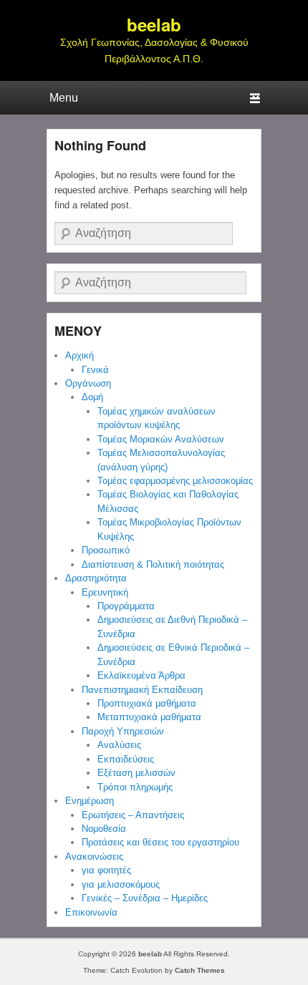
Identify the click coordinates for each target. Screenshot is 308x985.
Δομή (92, 397)
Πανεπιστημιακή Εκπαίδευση (142, 689)
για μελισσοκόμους (121, 884)
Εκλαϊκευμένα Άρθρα (141, 675)
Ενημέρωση (89, 800)
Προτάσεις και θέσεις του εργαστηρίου (160, 842)
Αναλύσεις (119, 744)
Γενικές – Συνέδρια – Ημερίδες (145, 898)
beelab (154, 24)
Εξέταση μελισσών (136, 772)
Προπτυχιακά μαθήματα (146, 703)
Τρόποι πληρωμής (135, 787)
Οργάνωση (88, 383)
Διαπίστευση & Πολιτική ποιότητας (153, 564)
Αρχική (79, 355)
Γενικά (95, 369)
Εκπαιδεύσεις (125, 759)
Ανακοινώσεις (94, 856)
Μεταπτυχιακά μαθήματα (149, 717)
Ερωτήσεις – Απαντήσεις (133, 815)
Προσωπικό (106, 550)
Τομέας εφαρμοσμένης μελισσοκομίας (175, 480)
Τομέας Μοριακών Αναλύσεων (160, 439)
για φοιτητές (106, 870)
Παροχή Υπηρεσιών (123, 731)
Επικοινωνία (91, 912)
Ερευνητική (105, 592)
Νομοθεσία (104, 828)
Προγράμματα (126, 606)
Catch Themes (200, 970)
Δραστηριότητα (96, 578)
